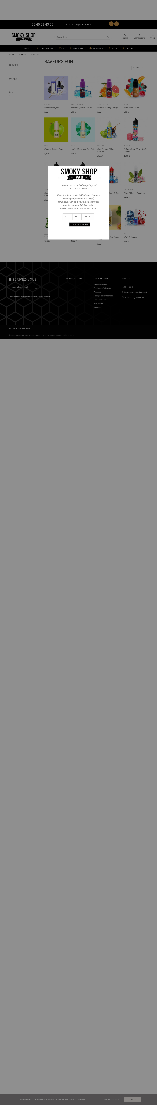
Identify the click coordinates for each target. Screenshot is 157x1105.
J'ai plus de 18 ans (80, 224)
